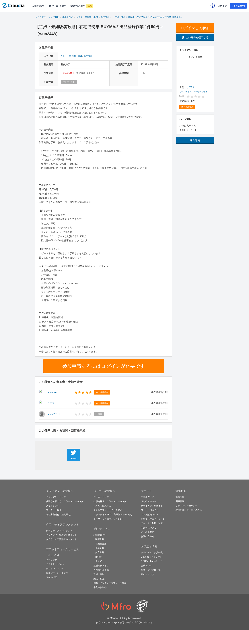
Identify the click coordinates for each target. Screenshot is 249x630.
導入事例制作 (100, 587)
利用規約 (180, 501)
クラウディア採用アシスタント (109, 519)
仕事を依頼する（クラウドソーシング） (65, 501)
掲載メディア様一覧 (151, 570)
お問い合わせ (147, 536)
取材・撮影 (99, 574)
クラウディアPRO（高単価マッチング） (113, 514)
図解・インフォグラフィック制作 (110, 583)
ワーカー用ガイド (149, 510)
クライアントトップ (56, 497)
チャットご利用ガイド (152, 523)
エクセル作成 (52, 555)
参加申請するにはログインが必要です (103, 366)
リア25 (190, 87)
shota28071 (54, 414)
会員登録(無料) (238, 6)
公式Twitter (146, 565)
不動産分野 (100, 543)
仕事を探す (39, 6)
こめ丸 (51, 403)
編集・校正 (99, 578)
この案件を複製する (197, 37)
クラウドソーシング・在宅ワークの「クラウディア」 (124, 622)
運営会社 (180, 497)
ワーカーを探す (58, 6)
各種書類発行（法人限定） (59, 514)
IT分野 (98, 557)
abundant (52, 392)
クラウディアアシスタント (59, 530)
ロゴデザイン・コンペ (57, 573)
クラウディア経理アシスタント (61, 535)
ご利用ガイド (147, 497)
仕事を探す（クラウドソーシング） (111, 501)
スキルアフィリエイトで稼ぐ (108, 510)
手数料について (148, 527)
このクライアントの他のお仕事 (193, 91)
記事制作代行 (100, 535)
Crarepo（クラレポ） (151, 557)
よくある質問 (147, 532)
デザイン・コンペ (55, 568)
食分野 (98, 561)
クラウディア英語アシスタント (61, 539)
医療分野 (99, 539)
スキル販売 (51, 577)
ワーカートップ (101, 497)
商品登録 (88, 56)
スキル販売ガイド (149, 514)
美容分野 (99, 552)
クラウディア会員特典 (152, 552)
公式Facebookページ (151, 561)
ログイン (222, 5)
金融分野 (99, 548)
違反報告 (195, 140)
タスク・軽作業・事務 (71, 56)
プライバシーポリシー (186, 506)
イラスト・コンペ (55, 564)
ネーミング (51, 560)
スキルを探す (79, 6)
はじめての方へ (148, 501)
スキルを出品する (102, 506)
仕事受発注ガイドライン (153, 519)
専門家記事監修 (101, 570)
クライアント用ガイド (152, 506)
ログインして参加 (195, 28)
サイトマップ (147, 574)
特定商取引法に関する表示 (189, 510)
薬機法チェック (101, 565)
